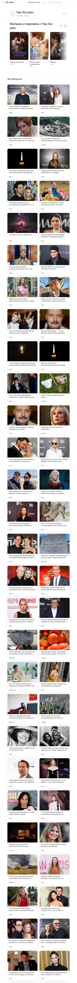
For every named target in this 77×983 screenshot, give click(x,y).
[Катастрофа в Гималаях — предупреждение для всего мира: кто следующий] (55, 132)
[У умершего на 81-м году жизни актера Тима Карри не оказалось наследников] (22, 966)
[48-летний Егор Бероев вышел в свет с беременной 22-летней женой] (55, 934)
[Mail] (7, 2)
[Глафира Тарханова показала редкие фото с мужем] (55, 164)
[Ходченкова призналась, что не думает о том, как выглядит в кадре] (55, 773)
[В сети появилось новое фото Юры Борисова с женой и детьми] (22, 581)
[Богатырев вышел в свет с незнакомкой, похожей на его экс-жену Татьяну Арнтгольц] (22, 196)
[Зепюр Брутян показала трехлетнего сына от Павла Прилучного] (55, 902)
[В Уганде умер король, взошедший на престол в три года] (22, 260)
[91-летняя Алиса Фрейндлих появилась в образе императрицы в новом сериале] (22, 388)
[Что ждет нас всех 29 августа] (22, 228)
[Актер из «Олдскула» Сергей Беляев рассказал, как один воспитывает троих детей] (55, 196)
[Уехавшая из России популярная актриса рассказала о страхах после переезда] (22, 613)
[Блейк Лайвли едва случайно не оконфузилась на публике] (55, 677)
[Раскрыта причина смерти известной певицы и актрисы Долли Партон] (55, 485)
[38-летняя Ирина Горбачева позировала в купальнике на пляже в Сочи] (55, 805)
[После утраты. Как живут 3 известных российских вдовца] (22, 100)
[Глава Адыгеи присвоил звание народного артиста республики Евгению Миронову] (22, 773)
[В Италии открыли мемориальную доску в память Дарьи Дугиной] (55, 549)
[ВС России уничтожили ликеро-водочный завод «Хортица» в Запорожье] (22, 869)
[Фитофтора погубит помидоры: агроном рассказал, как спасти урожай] (55, 645)
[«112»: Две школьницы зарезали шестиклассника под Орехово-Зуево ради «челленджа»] (22, 164)
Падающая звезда (17, 62)
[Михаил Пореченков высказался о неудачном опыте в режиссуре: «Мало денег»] (55, 613)
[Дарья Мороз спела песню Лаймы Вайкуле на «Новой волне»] (55, 452)
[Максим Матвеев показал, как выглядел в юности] (55, 260)
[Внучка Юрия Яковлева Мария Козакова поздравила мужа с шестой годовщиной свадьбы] (55, 228)
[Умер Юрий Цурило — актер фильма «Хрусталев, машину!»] (55, 324)
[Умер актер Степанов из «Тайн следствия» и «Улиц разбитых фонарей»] (55, 292)
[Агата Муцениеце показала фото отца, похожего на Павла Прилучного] (55, 966)
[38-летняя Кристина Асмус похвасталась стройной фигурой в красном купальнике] (22, 902)
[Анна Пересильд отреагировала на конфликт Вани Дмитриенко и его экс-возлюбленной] (22, 549)
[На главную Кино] (11, 2)
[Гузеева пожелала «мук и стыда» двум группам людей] (22, 805)
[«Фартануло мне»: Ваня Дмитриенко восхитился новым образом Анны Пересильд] (22, 292)
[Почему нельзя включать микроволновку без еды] (22, 837)
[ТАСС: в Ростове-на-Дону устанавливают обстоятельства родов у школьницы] (55, 517)
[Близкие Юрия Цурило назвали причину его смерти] (22, 420)
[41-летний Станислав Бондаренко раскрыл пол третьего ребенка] (22, 934)
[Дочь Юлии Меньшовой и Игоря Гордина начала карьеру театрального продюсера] (22, 324)
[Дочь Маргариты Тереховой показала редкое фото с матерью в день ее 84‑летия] (22, 132)
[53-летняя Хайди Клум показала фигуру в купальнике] (55, 837)
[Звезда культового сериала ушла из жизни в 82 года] (22, 741)
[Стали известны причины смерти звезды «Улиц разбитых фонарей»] (22, 356)
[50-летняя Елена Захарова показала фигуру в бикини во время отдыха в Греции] (22, 517)
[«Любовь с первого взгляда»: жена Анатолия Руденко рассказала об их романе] (55, 100)
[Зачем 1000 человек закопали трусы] (55, 388)
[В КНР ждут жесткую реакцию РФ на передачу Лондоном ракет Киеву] (22, 645)
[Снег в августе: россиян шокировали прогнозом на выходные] (55, 709)
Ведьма (53, 62)
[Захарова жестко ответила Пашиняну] (55, 420)
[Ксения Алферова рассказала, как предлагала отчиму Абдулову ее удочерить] (55, 741)
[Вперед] (65, 26)
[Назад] (61, 26)
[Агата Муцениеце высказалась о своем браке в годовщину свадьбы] (22, 452)
